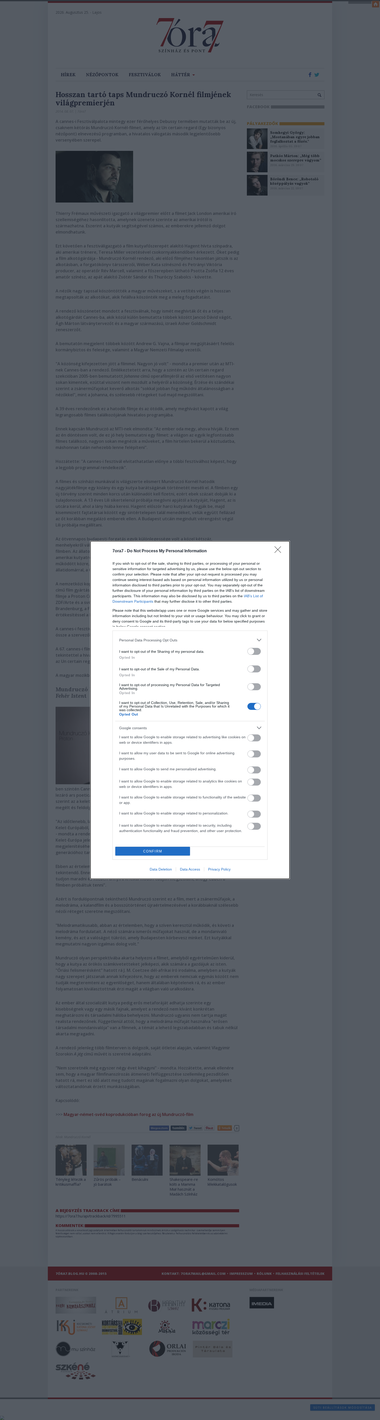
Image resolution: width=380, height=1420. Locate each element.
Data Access (190, 869)
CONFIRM (152, 851)
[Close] (279, 551)
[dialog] (190, 710)
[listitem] (190, 640)
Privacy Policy (219, 869)
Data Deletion (161, 869)
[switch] (254, 651)
